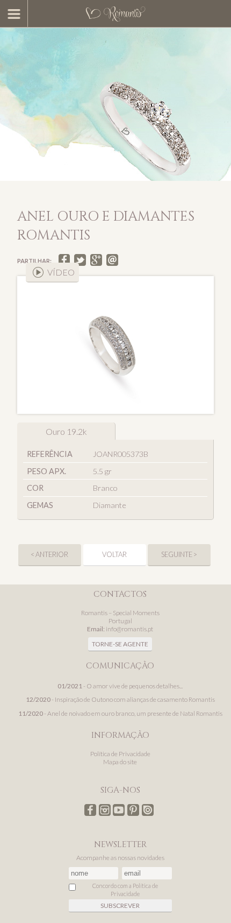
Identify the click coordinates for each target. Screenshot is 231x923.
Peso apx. (46, 471)
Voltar (114, 554)
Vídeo (61, 272)
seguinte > (179, 554)
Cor (35, 487)
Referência (50, 454)
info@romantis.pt (129, 629)
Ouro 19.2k (66, 431)
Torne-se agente (120, 644)
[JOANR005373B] (115, 345)
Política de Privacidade (120, 754)
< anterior (49, 554)
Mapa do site (120, 762)
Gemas (40, 505)
